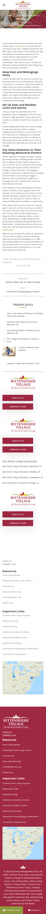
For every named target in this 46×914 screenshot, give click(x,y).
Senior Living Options (11, 575)
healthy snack (7, 229)
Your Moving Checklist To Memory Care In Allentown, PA (23, 331)
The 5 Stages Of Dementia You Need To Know (23, 340)
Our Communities (20, 881)
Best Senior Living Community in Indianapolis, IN (22, 477)
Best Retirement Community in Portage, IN (20, 483)
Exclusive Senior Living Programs (16, 615)
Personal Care (8, 586)
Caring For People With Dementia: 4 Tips (23, 363)
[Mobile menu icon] (3, 4)
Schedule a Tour (9, 564)
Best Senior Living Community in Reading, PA (21, 472)
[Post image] (4, 315)
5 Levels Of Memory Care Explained (28, 348)
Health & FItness (14, 637)
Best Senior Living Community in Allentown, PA (21, 466)
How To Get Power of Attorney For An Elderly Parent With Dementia (25, 314)
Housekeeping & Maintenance (20, 648)
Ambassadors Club (10, 621)
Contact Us (7, 561)
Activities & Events (15, 632)
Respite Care (7, 603)
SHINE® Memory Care (12, 597)
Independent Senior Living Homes (16, 580)
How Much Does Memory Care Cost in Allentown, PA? (22, 323)
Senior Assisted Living (11, 591)
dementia (19, 46)
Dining (9, 626)
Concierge (11, 643)
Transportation (14, 654)
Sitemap (36, 887)
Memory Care (19, 259)
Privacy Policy (20, 884)
